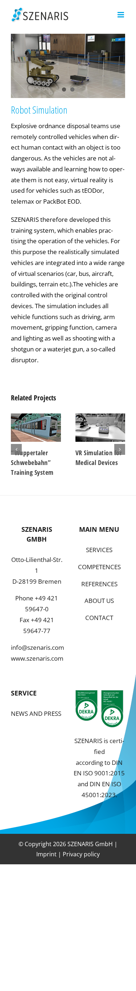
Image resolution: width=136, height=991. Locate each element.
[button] (16, 449)
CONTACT (99, 617)
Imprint (46, 854)
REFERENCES (99, 584)
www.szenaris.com (37, 658)
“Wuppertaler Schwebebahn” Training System (32, 462)
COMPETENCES (99, 567)
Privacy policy (81, 854)
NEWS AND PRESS (36, 713)
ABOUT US (99, 600)
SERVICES (99, 550)
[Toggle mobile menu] (121, 15)
